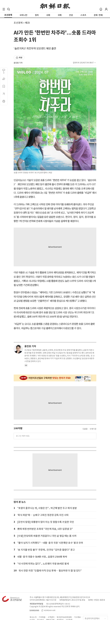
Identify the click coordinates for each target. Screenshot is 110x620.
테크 (27, 22)
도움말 (85, 429)
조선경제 (18, 22)
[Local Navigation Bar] (3, 9)
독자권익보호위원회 (64, 617)
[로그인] (106, 9)
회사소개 (33, 617)
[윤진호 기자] (18, 349)
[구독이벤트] (55, 378)
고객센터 (51, 617)
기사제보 (77, 617)
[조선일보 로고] (55, 6)
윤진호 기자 (18, 63)
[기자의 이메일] (26, 366)
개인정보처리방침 (36, 604)
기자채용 (42, 617)
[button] (3, 9)
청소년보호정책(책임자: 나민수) (58, 604)
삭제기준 (93, 429)
